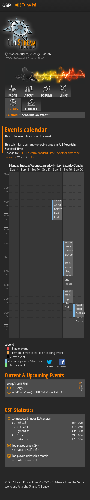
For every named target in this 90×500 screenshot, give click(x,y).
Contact (31, 109)
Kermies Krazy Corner (80, 317)
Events (13, 109)
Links (64, 95)
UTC (21, 153)
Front (12, 95)
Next (33, 157)
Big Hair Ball (67, 303)
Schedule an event (35, 115)
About (28, 95)
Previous (10, 157)
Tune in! (28, 5)
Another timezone (68, 153)
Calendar (12, 115)
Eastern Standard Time (40, 153)
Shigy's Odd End (58, 213)
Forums (46, 95)
